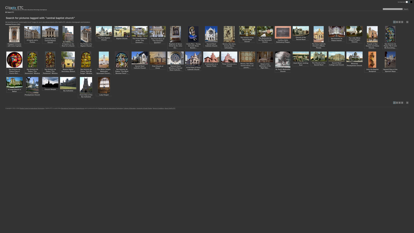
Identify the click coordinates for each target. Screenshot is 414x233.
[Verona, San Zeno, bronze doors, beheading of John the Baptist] (229, 34)
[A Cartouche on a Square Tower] (211, 56)
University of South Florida (144, 108)
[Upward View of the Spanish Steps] (390, 59)
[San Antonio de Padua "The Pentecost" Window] (50, 59)
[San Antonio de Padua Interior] (336, 31)
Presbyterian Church (32, 95)
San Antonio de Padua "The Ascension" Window (32, 71)
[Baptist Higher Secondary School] (68, 59)
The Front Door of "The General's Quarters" (157, 40)
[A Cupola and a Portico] (32, 32)
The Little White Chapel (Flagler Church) (354, 40)
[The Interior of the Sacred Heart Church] (247, 31)
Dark (411, 2)
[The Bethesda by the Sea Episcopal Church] (265, 31)
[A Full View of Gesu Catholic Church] (193, 58)
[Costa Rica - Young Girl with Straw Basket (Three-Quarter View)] (193, 34)
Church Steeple (50, 89)
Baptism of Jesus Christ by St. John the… (175, 46)
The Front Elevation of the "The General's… (140, 40)
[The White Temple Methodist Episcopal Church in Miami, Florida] (104, 59)
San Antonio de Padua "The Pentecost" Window (50, 71)
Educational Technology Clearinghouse (72, 108)
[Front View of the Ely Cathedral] (86, 85)
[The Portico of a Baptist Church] (86, 34)
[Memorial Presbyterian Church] (354, 56)
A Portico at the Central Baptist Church (50, 40)
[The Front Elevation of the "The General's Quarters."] (140, 31)
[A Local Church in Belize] (14, 82)
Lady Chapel (104, 95)
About (170, 108)
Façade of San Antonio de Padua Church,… (372, 46)
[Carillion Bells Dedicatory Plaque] (283, 32)
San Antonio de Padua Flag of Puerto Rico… (14, 71)
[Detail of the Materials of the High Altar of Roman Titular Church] (265, 56)
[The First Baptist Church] (104, 31)
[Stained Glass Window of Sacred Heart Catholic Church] (175, 58)
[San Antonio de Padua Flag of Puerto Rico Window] (14, 59)
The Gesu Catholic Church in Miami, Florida (319, 46)
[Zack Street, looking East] (301, 56)
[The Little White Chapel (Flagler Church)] (354, 31)
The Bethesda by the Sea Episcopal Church (265, 40)
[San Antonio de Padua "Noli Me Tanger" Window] (86, 59)
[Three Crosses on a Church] (229, 56)
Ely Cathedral (68, 91)
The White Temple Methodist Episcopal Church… (104, 71)
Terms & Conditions (158, 108)
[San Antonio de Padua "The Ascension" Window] (32, 59)
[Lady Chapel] (104, 85)
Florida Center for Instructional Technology (32, 108)
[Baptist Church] (122, 31)
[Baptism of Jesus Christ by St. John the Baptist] (175, 34)
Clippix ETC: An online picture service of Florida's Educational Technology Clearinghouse (26, 8)
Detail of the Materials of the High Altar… (265, 66)
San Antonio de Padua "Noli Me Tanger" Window (86, 71)
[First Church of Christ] (157, 58)
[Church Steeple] (50, 82)
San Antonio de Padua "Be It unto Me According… (390, 46)
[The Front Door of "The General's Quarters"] (157, 31)
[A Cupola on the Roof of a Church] (68, 34)
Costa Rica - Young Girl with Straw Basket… (193, 46)
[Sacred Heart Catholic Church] (211, 34)
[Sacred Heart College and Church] (336, 56)
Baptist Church (121, 38)
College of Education (130, 108)
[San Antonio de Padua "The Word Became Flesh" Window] (122, 59)
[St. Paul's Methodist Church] (283, 59)
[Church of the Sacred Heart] (301, 31)
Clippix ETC (10, 12)
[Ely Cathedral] (68, 83)
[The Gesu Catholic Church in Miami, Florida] (318, 34)
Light (407, 2)
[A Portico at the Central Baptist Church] (50, 31)
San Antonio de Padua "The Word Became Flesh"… (121, 71)
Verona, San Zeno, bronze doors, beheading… (229, 46)
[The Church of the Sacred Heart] (318, 56)
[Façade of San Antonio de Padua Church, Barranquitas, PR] (372, 34)
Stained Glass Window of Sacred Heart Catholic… (175, 68)
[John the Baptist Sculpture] (372, 59)
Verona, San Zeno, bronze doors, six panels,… (247, 65)
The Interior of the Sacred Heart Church (247, 39)
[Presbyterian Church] (32, 85)
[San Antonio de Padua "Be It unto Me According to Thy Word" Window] (390, 34)
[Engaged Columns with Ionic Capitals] (14, 34)
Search (406, 9)
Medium (409, 2)
